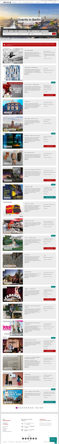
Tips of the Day (6, 27)
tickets (27, 427)
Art (4, 134)
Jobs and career (5, 428)
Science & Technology (7, 100)
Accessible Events (46, 85)
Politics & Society (46, 52)
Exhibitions (5, 117)
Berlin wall (45, 221)
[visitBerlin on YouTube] (28, 438)
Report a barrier (25, 441)
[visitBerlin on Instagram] (31, 438)
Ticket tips (45, 137)
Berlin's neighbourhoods (47, 187)
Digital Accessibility (18, 441)
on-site (28, 424)
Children (45, 136)
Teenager (50, 102)
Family (4, 389)
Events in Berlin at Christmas (47, 87)
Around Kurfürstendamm (47, 86)
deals (31, 426)
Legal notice (5, 441)
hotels (33, 426)
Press (3, 427)
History (45, 51)
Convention (4, 429)
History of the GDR (46, 204)
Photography (6, 49)
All (2, 27)
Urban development (52, 52)
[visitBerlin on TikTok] (33, 438)
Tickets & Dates (50, 95)
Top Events (12, 27)
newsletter (6, 424)
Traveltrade (4, 430)
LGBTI (50, 85)
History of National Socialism (48, 153)
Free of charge (46, 68)
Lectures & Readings (7, 202)
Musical (4, 83)
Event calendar (29, 23)
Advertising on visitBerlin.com (7, 431)
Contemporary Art (51, 272)
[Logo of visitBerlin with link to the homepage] (7, 2)
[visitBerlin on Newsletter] (36, 438)
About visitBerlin (5, 426)
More (55, 31)
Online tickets (47, 33)
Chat (55, 442)
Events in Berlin (29, 20)
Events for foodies (52, 340)
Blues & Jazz (5, 338)
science (51, 170)
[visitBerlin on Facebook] (23, 438)
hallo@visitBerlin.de (7, 420)
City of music (45, 292)
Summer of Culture (49, 136)
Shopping (53, 393)
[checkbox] (5, 31)
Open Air (51, 188)
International (48, 51)
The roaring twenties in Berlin (47, 289)
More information (49, 197)
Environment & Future (46, 170)
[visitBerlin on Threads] (25, 438)
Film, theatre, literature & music (10, 355)
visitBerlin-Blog (42, 419)
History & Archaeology (8, 151)
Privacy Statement (11, 441)
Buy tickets (49, 180)
